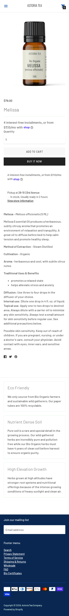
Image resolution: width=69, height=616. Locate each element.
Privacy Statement (14, 553)
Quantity (9, 131)
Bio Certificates (13, 573)
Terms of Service (13, 557)
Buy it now (34, 161)
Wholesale (9, 565)
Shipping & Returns (15, 561)
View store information (20, 200)
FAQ (6, 569)
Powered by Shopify (13, 609)
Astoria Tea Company (32, 605)
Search (8, 550)
